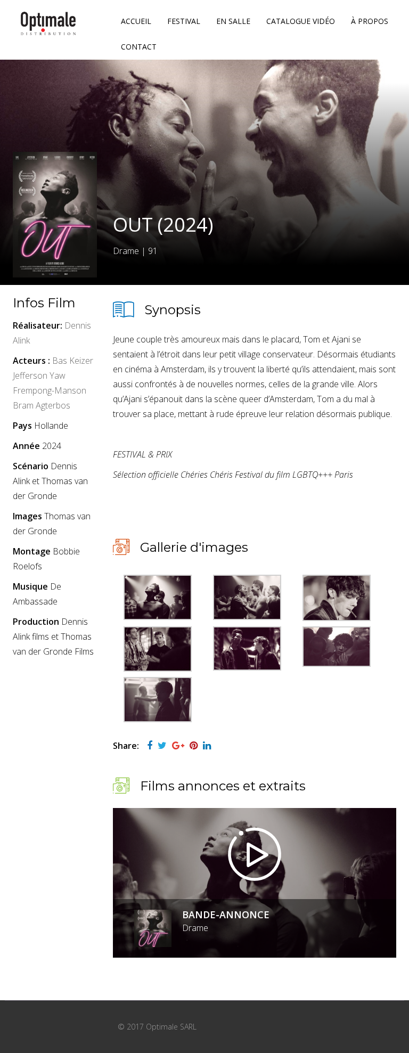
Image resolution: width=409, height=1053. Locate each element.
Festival (183, 21)
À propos (369, 21)
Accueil (136, 21)
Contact (139, 47)
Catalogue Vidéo (300, 21)
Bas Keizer (72, 360)
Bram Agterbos (41, 405)
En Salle (233, 21)
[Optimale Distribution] (48, 23)
